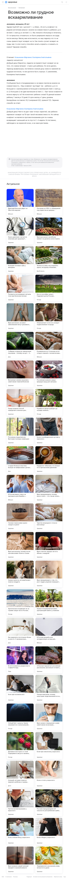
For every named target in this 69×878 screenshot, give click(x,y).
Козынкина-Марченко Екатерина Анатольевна (33, 57)
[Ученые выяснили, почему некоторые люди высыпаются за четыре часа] (48, 688)
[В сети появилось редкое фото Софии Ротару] (20, 659)
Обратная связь (58, 876)
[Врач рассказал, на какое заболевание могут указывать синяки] (20, 316)
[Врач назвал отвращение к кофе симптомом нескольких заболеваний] (48, 717)
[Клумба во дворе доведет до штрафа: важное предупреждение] (48, 402)
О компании (8, 876)
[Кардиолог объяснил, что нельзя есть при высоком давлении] (48, 459)
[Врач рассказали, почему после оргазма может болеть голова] (20, 545)
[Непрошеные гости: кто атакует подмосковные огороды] (48, 316)
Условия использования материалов (42, 876)
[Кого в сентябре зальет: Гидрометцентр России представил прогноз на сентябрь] (48, 288)
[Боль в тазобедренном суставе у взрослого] (48, 431)
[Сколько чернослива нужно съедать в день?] (20, 516)
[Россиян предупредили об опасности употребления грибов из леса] (48, 802)
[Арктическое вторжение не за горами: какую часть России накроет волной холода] (20, 602)
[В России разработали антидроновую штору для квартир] (48, 631)
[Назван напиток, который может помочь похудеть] (20, 574)
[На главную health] (12, 2)
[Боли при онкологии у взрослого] (48, 745)
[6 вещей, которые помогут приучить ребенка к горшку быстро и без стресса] (20, 774)
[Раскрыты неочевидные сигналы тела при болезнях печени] (20, 288)
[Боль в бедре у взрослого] (48, 831)
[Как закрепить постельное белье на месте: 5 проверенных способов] (20, 631)
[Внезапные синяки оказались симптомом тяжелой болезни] (20, 374)
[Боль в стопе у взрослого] (48, 774)
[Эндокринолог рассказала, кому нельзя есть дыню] (48, 860)
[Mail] (6, 2)
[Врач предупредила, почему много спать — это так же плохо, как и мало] (48, 488)
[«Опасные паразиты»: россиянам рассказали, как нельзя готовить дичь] (48, 659)
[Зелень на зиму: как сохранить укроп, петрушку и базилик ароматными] (48, 259)
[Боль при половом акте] (20, 688)
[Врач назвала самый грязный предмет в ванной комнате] (20, 860)
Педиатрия (22, 7)
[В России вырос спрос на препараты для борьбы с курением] (20, 488)
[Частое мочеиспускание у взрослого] (20, 802)
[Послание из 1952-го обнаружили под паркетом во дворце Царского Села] (48, 202)
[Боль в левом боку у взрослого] (20, 831)
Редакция (29, 876)
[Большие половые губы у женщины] (20, 259)
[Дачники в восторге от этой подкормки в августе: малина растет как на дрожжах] (20, 745)
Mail (3, 876)
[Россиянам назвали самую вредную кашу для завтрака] (48, 374)
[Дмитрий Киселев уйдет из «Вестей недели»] (20, 202)
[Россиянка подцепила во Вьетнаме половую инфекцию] (20, 431)
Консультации (12, 7)
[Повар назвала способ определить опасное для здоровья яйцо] (20, 402)
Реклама (15, 876)
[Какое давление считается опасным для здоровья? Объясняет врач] (20, 231)
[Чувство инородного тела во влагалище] (48, 516)
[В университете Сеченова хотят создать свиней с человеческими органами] (48, 345)
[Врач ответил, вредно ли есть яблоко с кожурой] (48, 545)
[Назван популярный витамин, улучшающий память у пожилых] (48, 602)
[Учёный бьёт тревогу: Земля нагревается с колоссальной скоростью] (20, 717)
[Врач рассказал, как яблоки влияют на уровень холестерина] (48, 231)
